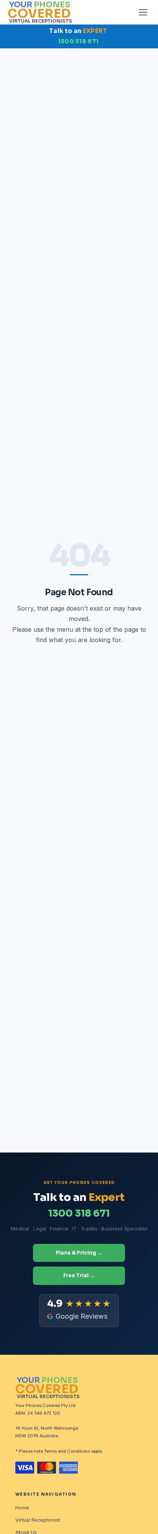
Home (22, 1508)
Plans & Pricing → (79, 1253)
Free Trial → (79, 1275)
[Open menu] (143, 12)
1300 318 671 (78, 41)
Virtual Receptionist (37, 1520)
